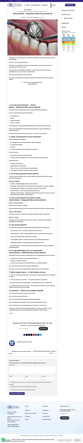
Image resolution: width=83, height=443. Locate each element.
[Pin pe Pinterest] (34, 335)
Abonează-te (43, 328)
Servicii (45, 5)
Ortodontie (44, 413)
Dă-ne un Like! (65, 14)
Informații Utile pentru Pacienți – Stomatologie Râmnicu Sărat (32, 11)
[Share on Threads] (29, 335)
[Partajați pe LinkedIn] (36, 335)
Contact (29, 9)
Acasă (27, 5)
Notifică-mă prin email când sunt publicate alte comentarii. (24, 386)
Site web (43, 376)
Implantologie (45, 410)
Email (26, 376)
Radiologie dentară (46, 419)
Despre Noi (36, 5)
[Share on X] (27, 335)
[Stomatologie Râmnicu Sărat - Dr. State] (13, 407)
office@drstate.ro (15, 426)
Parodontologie (45, 416)
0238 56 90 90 (15, 424)
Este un (34, 176)
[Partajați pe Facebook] (24, 335)
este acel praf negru (41, 70)
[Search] (62, 5)
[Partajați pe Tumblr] (38, 335)
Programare (27, 416)
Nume (10, 376)
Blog (53, 5)
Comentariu (12, 365)
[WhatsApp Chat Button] (3, 440)
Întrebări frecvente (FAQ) (30, 413)
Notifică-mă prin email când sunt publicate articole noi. (23, 389)
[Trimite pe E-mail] (31, 335)
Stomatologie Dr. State (39, 17)
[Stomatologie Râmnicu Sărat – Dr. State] (14, 5)
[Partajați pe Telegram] (41, 335)
